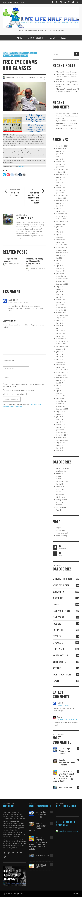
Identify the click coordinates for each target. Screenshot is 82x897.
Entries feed (60, 530)
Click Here (21, 166)
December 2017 (61, 370)
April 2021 (59, 266)
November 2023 (62, 195)
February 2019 (61, 333)
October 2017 (61, 375)
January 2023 (60, 211)
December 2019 (61, 307)
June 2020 (59, 292)
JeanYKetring (13, 299)
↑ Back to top (75, 894)
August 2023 (60, 203)
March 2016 (60, 425)
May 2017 (59, 388)
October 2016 (61, 406)
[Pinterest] (69, 2)
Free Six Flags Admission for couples (64, 751)
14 (78, 787)
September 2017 (62, 378)
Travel (58, 510)
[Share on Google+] (44, 77)
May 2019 (59, 326)
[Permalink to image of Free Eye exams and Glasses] (24, 96)
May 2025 (59, 156)
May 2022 (59, 232)
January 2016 (60, 430)
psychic (59, 128)
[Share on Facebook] (37, 77)
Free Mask (72, 121)
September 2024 (62, 175)
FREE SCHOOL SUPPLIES (41, 865)
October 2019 (61, 313)
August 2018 (60, 349)
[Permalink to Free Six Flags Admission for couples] (55, 750)
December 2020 (61, 276)
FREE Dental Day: (71, 128)
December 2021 (61, 245)
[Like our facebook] (55, 553)
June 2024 (59, 180)
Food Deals (60, 487)
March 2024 (60, 188)
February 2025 (61, 164)
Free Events (7, 56)
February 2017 (61, 396)
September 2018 (62, 346)
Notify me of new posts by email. (15, 394)
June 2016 (59, 417)
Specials (24, 56)
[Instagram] (61, 2)
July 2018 (59, 352)
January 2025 (60, 167)
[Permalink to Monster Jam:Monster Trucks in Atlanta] (55, 761)
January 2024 (60, 193)
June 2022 (59, 229)
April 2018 (59, 359)
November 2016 (62, 404)
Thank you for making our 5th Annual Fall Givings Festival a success (34, 262)
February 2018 (61, 365)
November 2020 (62, 279)
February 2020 (61, 302)
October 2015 (61, 437)
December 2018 (61, 339)
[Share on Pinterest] (44, 80)
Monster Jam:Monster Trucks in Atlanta (67, 762)
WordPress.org (61, 536)
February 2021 (61, 271)
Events (58, 479)
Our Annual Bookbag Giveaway (67, 82)
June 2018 (59, 354)
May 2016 (59, 419)
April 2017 (59, 391)
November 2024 (62, 169)
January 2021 (60, 274)
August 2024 (60, 177)
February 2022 (61, 240)
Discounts (59, 476)
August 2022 (60, 224)
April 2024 (59, 185)
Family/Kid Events (19, 53)
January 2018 (60, 367)
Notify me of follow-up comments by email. (19, 390)
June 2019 (59, 323)
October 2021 (61, 250)
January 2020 (60, 305)
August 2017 (60, 380)
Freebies (16, 56)
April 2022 (59, 234)
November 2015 (62, 435)
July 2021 (59, 258)
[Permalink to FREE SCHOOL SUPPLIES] (31, 866)
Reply (26, 302)
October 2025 (61, 149)
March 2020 (60, 300)
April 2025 (59, 159)
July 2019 (59, 320)
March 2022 (60, 237)
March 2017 (60, 393)
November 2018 (62, 341)
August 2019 (60, 318)
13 (51, 865)
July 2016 (59, 414)
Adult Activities (61, 471)
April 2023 (59, 208)
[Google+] (57, 2)
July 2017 (59, 383)
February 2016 (61, 427)
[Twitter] (73, 2)
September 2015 (62, 440)
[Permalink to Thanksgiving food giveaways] (13, 273)
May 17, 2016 (19, 78)
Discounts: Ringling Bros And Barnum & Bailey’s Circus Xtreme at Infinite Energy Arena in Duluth (63, 776)
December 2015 (61, 432)
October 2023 (61, 198)
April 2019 (59, 328)
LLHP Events (60, 497)
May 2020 (59, 294)
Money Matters (61, 500)
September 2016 (62, 409)
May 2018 (59, 357)
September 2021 (62, 253)
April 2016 (59, 422)
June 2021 (59, 260)
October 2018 (61, 344)
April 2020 (59, 297)
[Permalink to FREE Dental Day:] (55, 787)
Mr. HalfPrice (9, 264)
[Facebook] (52, 2)
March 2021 (60, 268)
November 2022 (62, 216)
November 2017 (62, 372)
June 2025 (59, 154)
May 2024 (59, 182)
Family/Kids (32, 53)
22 (78, 771)
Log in (58, 528)
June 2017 (59, 385)
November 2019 (62, 310)
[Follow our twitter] (55, 547)
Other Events (60, 502)
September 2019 (62, 315)
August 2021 (60, 255)
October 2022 (61, 219)
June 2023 (59, 206)
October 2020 (61, 281)
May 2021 (59, 263)
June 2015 (59, 448)
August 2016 (60, 411)
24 (78, 760)
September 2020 (62, 284)
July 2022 (59, 227)
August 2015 (60, 443)
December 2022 (61, 214)
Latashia (59, 123)
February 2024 (61, 190)
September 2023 (62, 201)
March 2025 (60, 162)
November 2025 (62, 146)
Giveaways (60, 494)
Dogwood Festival (71, 113)
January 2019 (60, 336)
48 (78, 749)
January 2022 (60, 242)
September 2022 (62, 221)
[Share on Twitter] (41, 77)
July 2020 (59, 289)
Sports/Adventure (62, 507)
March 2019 (60, 331)
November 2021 (62, 248)
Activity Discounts (62, 468)
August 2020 (60, 287)
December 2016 (61, 401)
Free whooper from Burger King (67, 719)
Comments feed (62, 533)
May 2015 (59, 451)
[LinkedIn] (65, 2)
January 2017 (60, 398)
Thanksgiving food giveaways (10, 259)
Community (7, 53)
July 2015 (59, 445)
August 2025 (60, 151)
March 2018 (60, 362)
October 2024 (61, 172)
